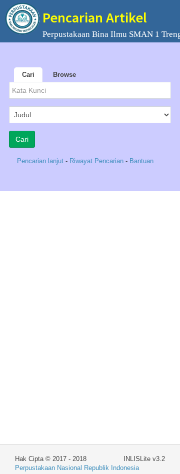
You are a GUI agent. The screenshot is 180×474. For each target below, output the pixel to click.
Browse (64, 74)
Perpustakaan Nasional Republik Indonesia (77, 468)
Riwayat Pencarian (98, 161)
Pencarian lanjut (41, 161)
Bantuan (142, 161)
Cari (28, 74)
